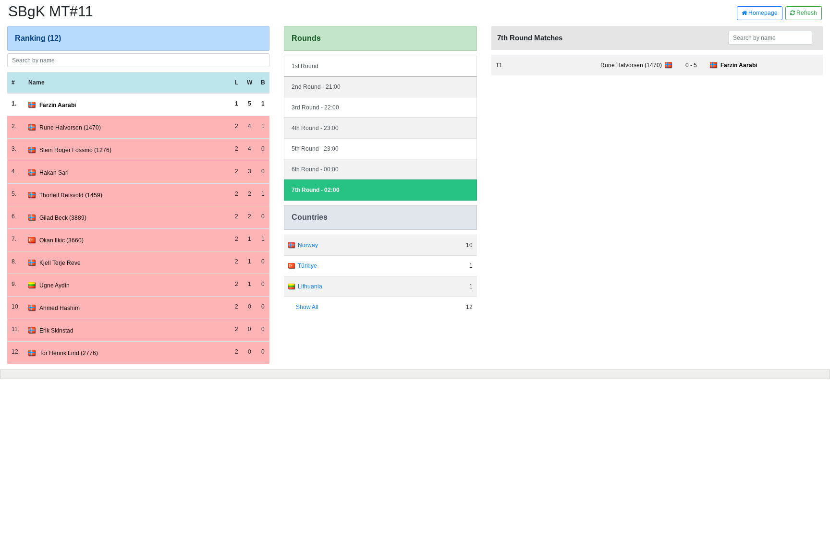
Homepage (762, 13)
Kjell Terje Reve (60, 263)
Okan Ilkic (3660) (61, 240)
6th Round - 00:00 (315, 169)
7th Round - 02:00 (316, 190)
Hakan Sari (54, 172)
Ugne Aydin (54, 285)
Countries (310, 217)
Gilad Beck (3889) (62, 217)
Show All (307, 307)
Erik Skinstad (56, 330)
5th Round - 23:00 (315, 148)
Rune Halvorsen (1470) (70, 127)
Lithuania (310, 286)
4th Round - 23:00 (315, 128)
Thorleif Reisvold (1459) (70, 195)
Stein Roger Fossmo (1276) (75, 150)
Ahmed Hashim (59, 308)
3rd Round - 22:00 (315, 107)
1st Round (305, 66)
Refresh (806, 13)
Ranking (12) (38, 38)
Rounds (306, 38)
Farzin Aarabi (57, 105)
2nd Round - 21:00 (316, 86)
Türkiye (307, 265)
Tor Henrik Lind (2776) (68, 353)
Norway (308, 245)
